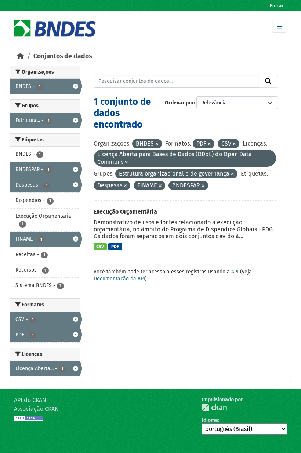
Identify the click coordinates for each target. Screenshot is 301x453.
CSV (100, 246)
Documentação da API (119, 279)
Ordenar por (179, 103)
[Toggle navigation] (279, 27)
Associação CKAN (36, 408)
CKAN (214, 407)
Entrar (276, 5)
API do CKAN (30, 400)
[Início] (20, 56)
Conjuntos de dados (62, 56)
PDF (115, 246)
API (235, 272)
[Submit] (268, 81)
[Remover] (156, 144)
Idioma (210, 420)
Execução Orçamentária (125, 211)
